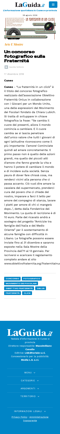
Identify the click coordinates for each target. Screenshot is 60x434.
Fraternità (13, 293)
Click (27, 293)
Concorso (12, 278)
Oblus (41, 288)
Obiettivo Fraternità (19, 288)
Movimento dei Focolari (21, 283)
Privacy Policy (19, 417)
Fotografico (31, 278)
